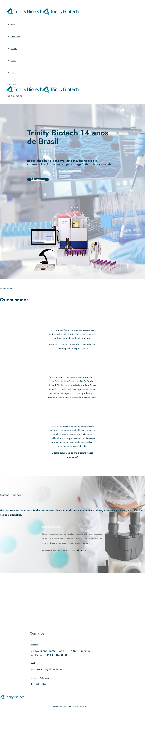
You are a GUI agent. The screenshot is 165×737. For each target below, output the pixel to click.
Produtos (14, 48)
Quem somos (15, 36)
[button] (72, 527)
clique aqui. (81, 550)
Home (13, 24)
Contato (13, 61)
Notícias (13, 73)
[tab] (72, 527)
